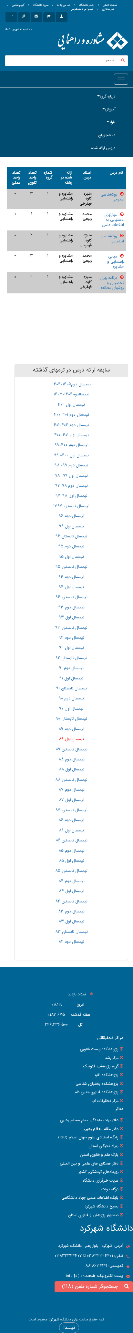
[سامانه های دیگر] (61, 17)
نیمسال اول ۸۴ (71, 891)
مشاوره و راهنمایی (66, 196)
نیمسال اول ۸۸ (71, 769)
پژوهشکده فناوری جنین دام (96, 1092)
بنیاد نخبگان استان (103, 1146)
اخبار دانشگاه (85, 5)
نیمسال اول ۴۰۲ (71, 404)
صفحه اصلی (110, 5)
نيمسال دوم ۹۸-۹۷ (71, 485)
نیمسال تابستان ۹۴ (71, 597)
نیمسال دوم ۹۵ (71, 546)
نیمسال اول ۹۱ (71, 678)
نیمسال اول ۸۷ (71, 800)
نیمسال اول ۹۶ (71, 526)
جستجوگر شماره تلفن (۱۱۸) (91, 1286)
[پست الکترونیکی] (36, 17)
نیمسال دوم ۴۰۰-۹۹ (71, 445)
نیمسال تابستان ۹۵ (71, 566)
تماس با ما (63, 5)
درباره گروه (107, 96)
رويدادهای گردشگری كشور (98, 1171)
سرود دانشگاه (40, 5)
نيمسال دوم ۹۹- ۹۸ (71, 465)
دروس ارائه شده (103, 148)
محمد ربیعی (87, 216)
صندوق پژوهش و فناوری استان (93, 1215)
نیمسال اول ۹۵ (71, 556)
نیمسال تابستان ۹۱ (71, 688)
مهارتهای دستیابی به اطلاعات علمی (113, 220)
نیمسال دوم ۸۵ (71, 850)
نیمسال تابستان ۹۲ (71, 658)
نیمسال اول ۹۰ (71, 708)
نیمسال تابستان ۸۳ (71, 931)
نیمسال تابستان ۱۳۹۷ (71, 506)
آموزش (110, 109)
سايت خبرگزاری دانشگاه (100, 1180)
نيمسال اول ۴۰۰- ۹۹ (71, 455)
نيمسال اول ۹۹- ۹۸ (71, 475)
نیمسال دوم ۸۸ (71, 759)
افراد (112, 122)
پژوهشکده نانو (106, 1075)
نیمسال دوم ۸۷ (71, 789)
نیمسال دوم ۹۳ (71, 607)
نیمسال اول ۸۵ (71, 860)
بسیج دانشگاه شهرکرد (101, 1206)
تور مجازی (107, 9)
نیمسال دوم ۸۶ (71, 820)
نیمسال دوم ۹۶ (71, 516)
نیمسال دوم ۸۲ (71, 941)
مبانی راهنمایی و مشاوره (115, 261)
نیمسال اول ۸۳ (71, 921)
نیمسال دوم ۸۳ (71, 911)
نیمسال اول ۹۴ (71, 587)
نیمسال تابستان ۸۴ (71, 901)
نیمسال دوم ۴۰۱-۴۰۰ (71, 414)
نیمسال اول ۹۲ (71, 647)
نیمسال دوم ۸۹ (71, 729)
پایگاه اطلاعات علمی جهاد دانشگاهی (89, 1197)
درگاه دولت (109, 1189)
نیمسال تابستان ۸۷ (71, 810)
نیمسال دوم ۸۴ (71, 881)
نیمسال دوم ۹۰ (71, 698)
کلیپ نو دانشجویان (82, 9)
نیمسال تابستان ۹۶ (71, 536)
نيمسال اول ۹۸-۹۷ (71, 495)
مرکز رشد (111, 1058)
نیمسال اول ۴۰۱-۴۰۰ (71, 435)
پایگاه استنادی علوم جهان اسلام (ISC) (88, 1137)
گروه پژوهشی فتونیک (100, 1066)
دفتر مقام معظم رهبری (100, 1129)
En (11, 16)
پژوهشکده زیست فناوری (99, 1049)
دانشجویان (106, 135)
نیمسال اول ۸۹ (71, 739)
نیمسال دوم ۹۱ (71, 668)
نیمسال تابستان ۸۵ (71, 870)
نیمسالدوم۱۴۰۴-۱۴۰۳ (71, 394)
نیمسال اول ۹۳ (71, 617)
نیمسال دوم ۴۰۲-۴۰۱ (71, 425)
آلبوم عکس (17, 5)
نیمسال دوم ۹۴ (71, 577)
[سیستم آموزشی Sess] (49, 17)
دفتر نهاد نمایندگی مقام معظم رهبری (89, 1120)
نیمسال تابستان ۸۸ (71, 779)
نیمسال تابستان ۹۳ (71, 627)
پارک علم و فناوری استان (99, 1154)
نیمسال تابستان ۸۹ (71, 749)
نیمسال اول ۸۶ (71, 830)
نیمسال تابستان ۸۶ (71, 840)
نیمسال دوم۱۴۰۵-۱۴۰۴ (71, 384)
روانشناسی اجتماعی (112, 239)
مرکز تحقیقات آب (104, 1100)
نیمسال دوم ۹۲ (71, 637)
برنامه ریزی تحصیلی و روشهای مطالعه (112, 282)
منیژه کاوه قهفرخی (85, 198)
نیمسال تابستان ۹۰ (71, 718)
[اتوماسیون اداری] (23, 17)
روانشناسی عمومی (112, 197)
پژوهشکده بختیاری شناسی (97, 1083)
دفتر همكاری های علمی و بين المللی (89, 1163)
